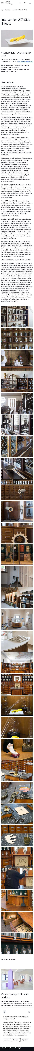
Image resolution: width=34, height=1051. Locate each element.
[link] (30, 3)
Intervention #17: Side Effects (19, 10)
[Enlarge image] (17, 316)
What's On (7, 10)
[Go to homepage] (7, 4)
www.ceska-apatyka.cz (24, 62)
